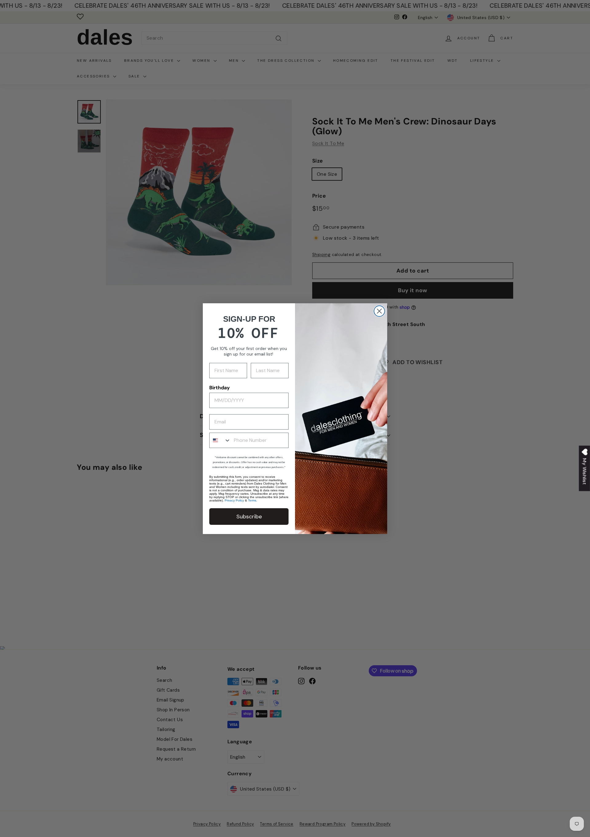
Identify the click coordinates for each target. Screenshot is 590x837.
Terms (252, 500)
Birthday (219, 387)
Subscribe (249, 516)
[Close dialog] (379, 311)
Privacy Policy (234, 500)
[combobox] (220, 440)
